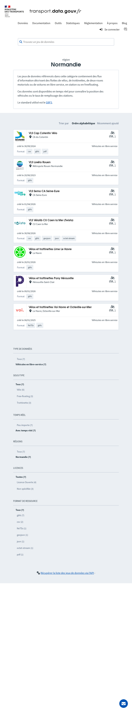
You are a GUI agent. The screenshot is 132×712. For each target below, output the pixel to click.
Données (23, 23)
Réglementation (93, 23)
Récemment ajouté (108, 123)
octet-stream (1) (25, 548)
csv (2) (20, 521)
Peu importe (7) (25, 425)
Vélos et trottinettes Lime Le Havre (50, 249)
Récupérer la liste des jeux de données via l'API (67, 573)
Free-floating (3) (25, 396)
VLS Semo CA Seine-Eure (44, 191)
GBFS (49, 102)
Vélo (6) (20, 389)
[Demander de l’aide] (123, 703)
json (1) (20, 541)
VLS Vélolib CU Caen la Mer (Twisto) (51, 220)
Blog (124, 23)
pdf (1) (20, 554)
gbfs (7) (20, 515)
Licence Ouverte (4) (26, 482)
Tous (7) (21, 359)
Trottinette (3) (24, 402)
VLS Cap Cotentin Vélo (43, 133)
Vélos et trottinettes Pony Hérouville (51, 278)
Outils (58, 23)
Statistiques (73, 23)
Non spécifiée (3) (25, 488)
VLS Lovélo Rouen (40, 162)
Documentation (41, 23)
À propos (112, 23)
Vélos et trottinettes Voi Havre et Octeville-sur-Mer (60, 307)
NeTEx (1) (21, 528)
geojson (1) (22, 534)
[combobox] (66, 42)
